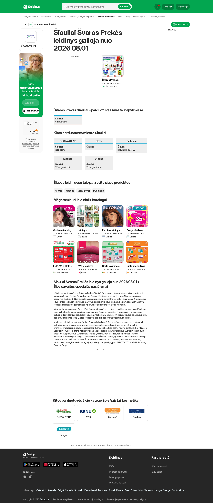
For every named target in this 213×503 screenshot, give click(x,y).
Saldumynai (84, 190)
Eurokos (57, 345)
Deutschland (90, 490)
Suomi (111, 490)
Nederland (149, 490)
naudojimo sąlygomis (30, 143)
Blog (128, 16)
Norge (158, 490)
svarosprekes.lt (92, 325)
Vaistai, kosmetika (72, 342)
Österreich (41, 490)
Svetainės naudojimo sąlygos (90, 499)
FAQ (111, 466)
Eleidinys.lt (44, 499)
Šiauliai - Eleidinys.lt (99, 296)
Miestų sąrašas (139, 16)
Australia (52, 490)
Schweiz (78, 490)
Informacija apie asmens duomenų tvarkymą (126, 499)
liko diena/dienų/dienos (63, 499)
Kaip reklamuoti (159, 466)
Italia (140, 490)
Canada (69, 490)
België (61, 490)
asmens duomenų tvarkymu (31, 147)
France (119, 490)
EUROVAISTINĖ (124, 342)
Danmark (102, 490)
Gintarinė (141, 342)
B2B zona (157, 471)
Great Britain (130, 490)
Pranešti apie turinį (118, 471)
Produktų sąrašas (157, 16)
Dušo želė (98, 190)
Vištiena (69, 190)
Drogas (65, 345)
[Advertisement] (75, 78)
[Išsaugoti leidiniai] (157, 7)
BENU (134, 342)
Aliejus (58, 190)
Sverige (166, 490)
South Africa (178, 490)
